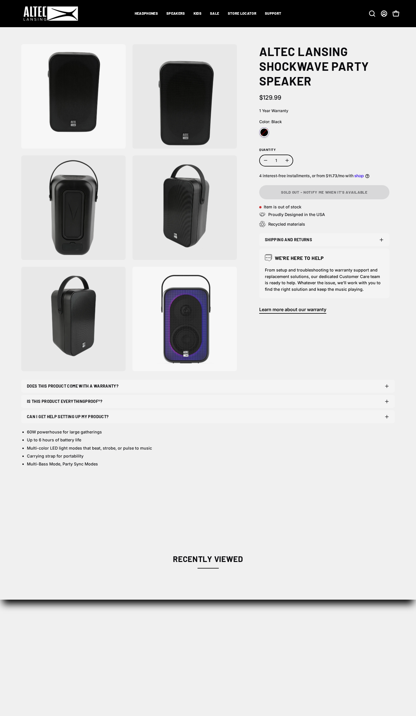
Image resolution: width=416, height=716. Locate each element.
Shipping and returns (288, 239)
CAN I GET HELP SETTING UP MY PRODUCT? (68, 416)
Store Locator (188, 634)
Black (264, 132)
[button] (146, 13)
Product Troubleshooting (358, 643)
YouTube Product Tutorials (360, 662)
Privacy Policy (268, 653)
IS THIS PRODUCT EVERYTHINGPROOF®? (64, 401)
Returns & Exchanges (276, 643)
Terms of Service (271, 662)
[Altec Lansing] (52, 13)
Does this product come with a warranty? (73, 386)
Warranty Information (354, 653)
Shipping (262, 634)
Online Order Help (351, 634)
